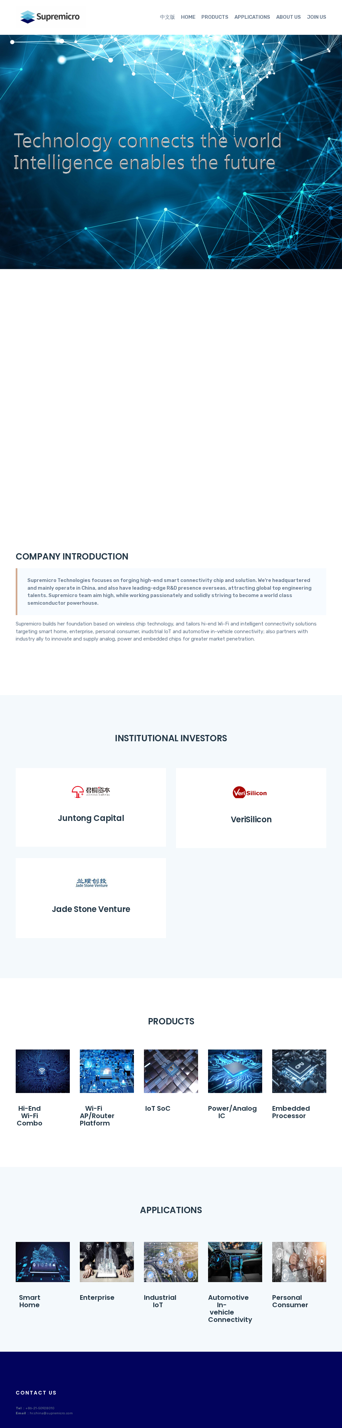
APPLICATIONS (252, 17)
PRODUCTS (214, 17)
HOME (188, 17)
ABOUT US (288, 17)
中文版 (167, 17)
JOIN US (316, 17)
